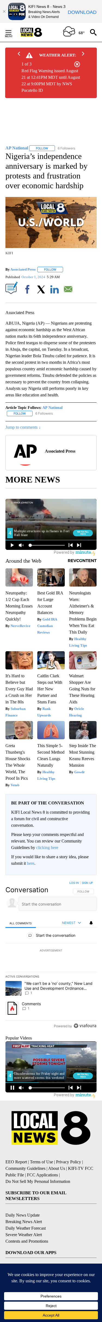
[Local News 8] (38, 32)
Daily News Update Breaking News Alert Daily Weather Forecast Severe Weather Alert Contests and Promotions (26, 1228)
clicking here (47, 847)
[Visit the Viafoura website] (85, 1025)
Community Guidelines (25, 1168)
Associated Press (23, 269)
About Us (56, 1168)
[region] (51, 955)
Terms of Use (41, 1162)
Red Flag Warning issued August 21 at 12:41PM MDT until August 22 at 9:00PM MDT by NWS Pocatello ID (50, 80)
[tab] (20, 923)
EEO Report (16, 1162)
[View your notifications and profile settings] (91, 922)
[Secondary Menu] (12, 32)
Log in (74, 882)
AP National (52, 408)
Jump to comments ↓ (23, 427)
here (30, 863)
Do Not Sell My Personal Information (37, 1181)
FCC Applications (42, 1175)
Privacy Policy (68, 1162)
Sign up (87, 882)
